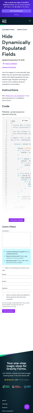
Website (4, 288)
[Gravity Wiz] (4, 21)
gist (26, 256)
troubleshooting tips (12, 253)
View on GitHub (11, 64)
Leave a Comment (9, 67)
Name (4, 274)
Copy (26, 120)
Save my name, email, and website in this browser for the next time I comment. (18, 297)
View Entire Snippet (16, 220)
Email (4, 281)
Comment (6, 231)
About (4, 400)
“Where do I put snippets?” (15, 96)
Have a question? (7, 411)
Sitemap (4, 404)
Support (4, 407)
